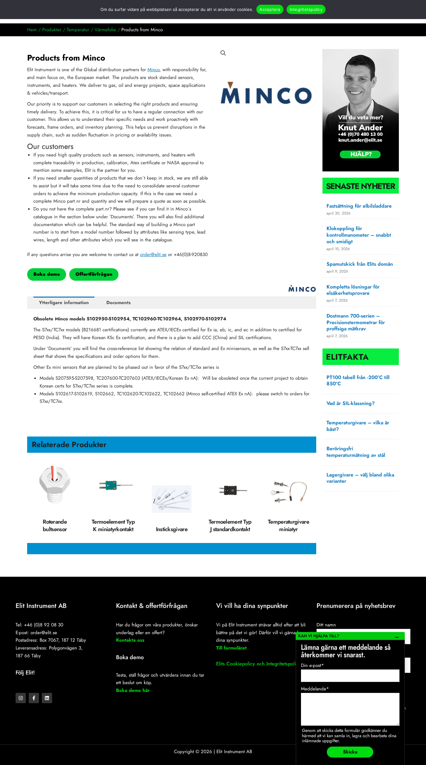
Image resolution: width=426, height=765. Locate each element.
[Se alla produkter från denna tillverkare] (302, 288)
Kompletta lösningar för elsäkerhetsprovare (353, 290)
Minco (153, 69)
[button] (223, 53)
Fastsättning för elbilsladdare (359, 206)
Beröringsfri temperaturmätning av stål (356, 452)
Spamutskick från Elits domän (360, 264)
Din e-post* (312, 665)
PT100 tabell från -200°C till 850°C (358, 380)
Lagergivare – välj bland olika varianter (360, 478)
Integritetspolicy (306, 9)
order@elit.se (153, 254)
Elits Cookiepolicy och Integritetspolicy (258, 663)
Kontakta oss (130, 640)
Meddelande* (315, 688)
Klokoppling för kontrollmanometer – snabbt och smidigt (359, 235)
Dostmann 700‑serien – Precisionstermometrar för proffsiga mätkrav (356, 322)
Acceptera (269, 9)
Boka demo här (133, 690)
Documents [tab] (118, 302)
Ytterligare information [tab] (64, 302)
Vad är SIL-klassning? (351, 403)
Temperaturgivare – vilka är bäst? (358, 426)
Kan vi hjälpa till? (318, 636)
